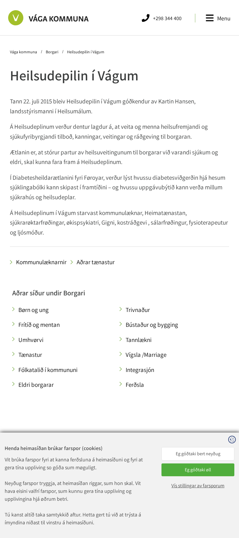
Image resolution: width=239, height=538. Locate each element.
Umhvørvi (30, 340)
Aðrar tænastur (96, 262)
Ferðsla (135, 385)
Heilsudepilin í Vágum (85, 51)
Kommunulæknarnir (41, 262)
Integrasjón (140, 370)
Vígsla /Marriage (146, 355)
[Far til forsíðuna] (43, 18)
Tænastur (30, 355)
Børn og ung (33, 310)
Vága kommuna (24, 51)
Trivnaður (138, 310)
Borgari (52, 51)
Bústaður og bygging (152, 325)
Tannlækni (139, 340)
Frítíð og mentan (39, 325)
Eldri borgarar (36, 385)
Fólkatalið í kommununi (48, 370)
